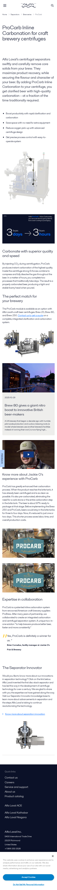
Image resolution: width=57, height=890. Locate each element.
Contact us (11, 777)
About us (10, 791)
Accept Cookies (29, 877)
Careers (9, 782)
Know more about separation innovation (25, 714)
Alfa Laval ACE (13, 805)
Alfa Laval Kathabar (16, 812)
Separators (15, 14)
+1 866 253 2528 (13, 848)
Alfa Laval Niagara (16, 817)
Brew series (27, 14)
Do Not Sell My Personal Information (28, 884)
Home (4, 14)
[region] (28, 871)
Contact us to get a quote (30, 315)
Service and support (16, 787)
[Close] (53, 856)
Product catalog (14, 796)
